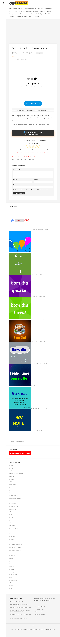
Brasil (11, 487)
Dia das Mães (13, 501)
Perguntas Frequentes (40, 609)
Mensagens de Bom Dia (30, 8)
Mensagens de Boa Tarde (16, 547)
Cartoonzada (36, 16)
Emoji (20, 11)
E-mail (36, 179)
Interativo (12, 539)
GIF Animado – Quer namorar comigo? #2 (24, 156)
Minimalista (12, 552)
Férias (11, 522)
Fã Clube (15, 11)
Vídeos (15, 8)
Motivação (11, 14)
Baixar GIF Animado (33, 103)
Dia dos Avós (13, 503)
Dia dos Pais (13, 509)
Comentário (16, 169)
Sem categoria (13, 574)
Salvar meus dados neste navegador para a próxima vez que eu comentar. (33, 189)
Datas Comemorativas (15, 498)
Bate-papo (11, 16)
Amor (10, 11)
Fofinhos (12, 531)
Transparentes (19, 16)
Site (14, 184)
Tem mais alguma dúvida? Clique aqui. (18, 618)
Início (10, 8)
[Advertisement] (33, 30)
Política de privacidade (40, 614)
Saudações (42, 11)
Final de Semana (20, 14)
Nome (15, 179)
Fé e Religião (48, 14)
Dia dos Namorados (15, 506)
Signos (11, 577)
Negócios (35, 11)
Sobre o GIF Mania (39, 611)
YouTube (20, 8)
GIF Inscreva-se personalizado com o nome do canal (33, 153)
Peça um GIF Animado (40, 606)
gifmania (32, 53)
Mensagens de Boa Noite (16, 544)
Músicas (12, 558)
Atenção (49, 11)
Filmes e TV (34, 14)
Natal (11, 561)
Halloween (12, 536)
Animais (12, 471)
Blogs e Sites (27, 16)
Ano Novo (12, 476)
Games (11, 533)
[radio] (27, 146)
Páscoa (12, 566)
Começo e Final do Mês (15, 492)
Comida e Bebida (27, 11)
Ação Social (13, 465)
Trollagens (41, 14)
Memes (27, 14)
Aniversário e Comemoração (45, 8)
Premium (12, 569)
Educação (12, 511)
